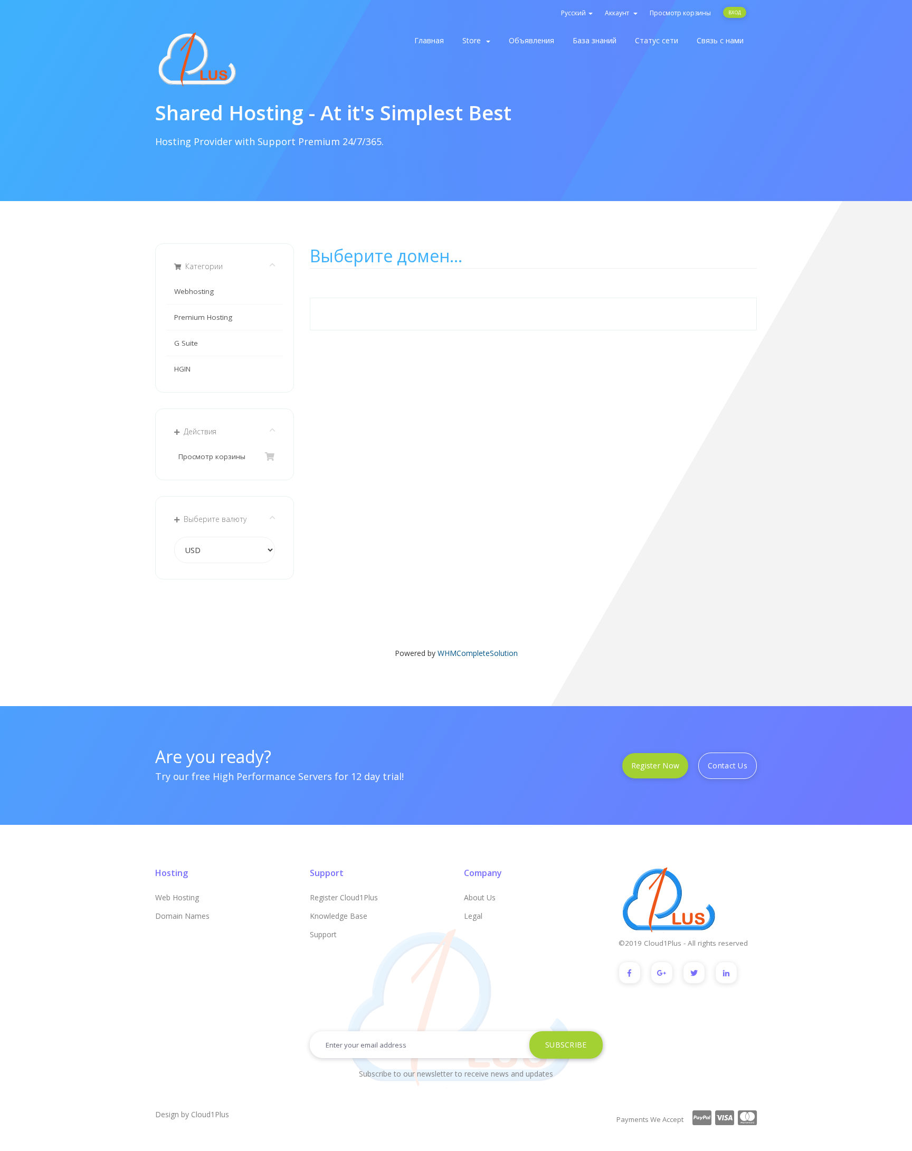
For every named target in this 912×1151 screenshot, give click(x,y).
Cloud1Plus (210, 1114)
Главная (429, 40)
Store (473, 40)
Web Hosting (177, 897)
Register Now (655, 765)
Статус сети (656, 40)
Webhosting (194, 291)
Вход (734, 12)
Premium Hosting (203, 317)
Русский (574, 12)
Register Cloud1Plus (344, 897)
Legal (473, 916)
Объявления (531, 40)
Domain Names (182, 916)
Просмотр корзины (680, 12)
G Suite (186, 343)
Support (323, 934)
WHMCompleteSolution (478, 653)
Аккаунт (618, 12)
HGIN (182, 369)
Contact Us (727, 765)
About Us (480, 897)
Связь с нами (720, 40)
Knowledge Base (338, 916)
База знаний (594, 40)
